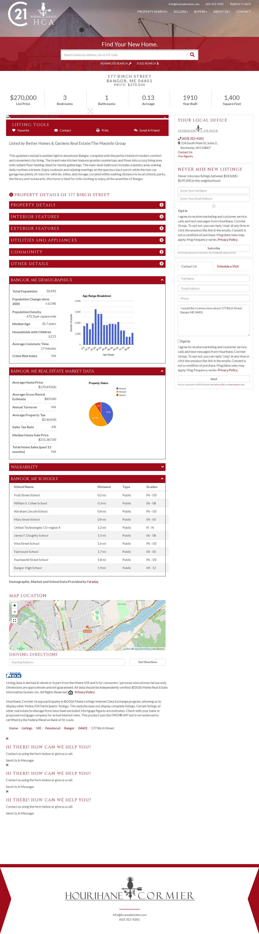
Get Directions (147, 662)
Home (13, 728)
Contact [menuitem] (243, 11)
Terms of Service (234, 385)
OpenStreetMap (142, 648)
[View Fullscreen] (15, 620)
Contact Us (185, 152)
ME (38, 728)
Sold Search (146, 63)
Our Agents (185, 156)
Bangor (69, 728)
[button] (192, 55)
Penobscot (52, 728)
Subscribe (214, 248)
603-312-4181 (215, 4)
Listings (27, 728)
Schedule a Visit (228, 266)
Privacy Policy (85, 692)
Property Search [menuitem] (151, 11)
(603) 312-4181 (193, 138)
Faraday (92, 581)
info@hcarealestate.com (184, 4)
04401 (82, 728)
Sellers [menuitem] (180, 11)
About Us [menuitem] (220, 11)
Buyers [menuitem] (199, 11)
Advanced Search (114, 63)
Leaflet (126, 648)
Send (214, 379)
